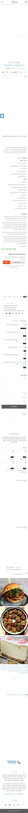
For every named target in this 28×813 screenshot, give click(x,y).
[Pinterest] (12, 313)
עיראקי (24, 335)
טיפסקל (24, 457)
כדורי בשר (19, 136)
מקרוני (5, 296)
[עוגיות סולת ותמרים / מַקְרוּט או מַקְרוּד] (22, 364)
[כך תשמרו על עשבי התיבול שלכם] (21, 465)
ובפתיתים (6, 149)
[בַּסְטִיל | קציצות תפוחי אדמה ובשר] (22, 341)
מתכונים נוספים (23, 320)
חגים (25, 358)
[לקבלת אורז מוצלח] (8, 465)
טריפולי (14, 296)
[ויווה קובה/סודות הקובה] (22, 334)
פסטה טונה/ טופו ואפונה (12, 324)
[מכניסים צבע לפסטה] (22, 349)
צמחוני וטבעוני (23, 328)
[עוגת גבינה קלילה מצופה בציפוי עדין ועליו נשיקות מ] (14, 650)
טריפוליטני (19, 35)
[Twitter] (9, 313)
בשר (17, 296)
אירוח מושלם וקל (23, 459)
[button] (2, 116)
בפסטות (10, 149)
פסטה (21, 296)
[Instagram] (19, 313)
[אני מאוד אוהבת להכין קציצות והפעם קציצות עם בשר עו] (14, 621)
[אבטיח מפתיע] (8, 454)
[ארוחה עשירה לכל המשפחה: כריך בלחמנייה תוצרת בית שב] (14, 592)
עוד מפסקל (15, 320)
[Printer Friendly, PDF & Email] (9, 249)
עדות (23, 35)
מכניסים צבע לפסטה (13, 347)
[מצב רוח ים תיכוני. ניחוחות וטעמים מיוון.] (14, 708)
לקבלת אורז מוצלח (10, 470)
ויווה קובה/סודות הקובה (12, 332)
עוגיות (25, 367)
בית (25, 35)
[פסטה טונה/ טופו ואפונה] (22, 326)
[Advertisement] (14, 19)
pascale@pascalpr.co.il (11, 794)
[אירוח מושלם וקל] (21, 454)
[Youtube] (6, 313)
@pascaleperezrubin (14, 569)
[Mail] (15, 313)
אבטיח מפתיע (11, 459)
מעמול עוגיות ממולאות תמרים (11, 354)
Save (13, 72)
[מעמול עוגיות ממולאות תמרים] (22, 356)
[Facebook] (22, 313)
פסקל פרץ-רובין (18, 68)
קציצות (24, 343)
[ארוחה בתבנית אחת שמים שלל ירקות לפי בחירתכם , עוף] (14, 679)
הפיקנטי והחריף (12, 151)
